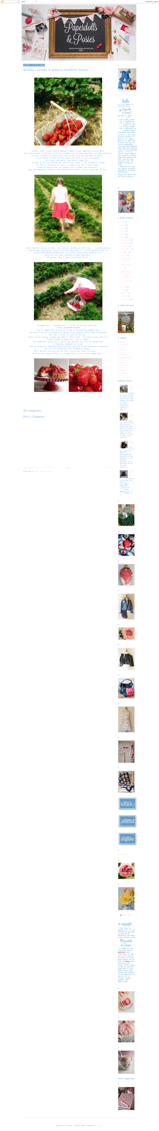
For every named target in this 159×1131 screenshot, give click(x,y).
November (126, 243)
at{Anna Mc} (122, 854)
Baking (122, 342)
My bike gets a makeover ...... (128, 259)
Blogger (99, 1125)
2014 (122, 234)
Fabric (122, 352)
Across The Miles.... (131, 473)
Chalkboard (124, 344)
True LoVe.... (125, 310)
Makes (122, 363)
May (124, 290)
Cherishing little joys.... (126, 266)
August (125, 252)
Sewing (122, 370)
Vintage (123, 373)
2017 (122, 225)
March (124, 296)
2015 (122, 231)
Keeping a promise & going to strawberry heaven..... (127, 274)
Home (68, 468)
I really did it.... (127, 282)
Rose (121, 368)
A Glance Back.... (131, 416)
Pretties (123, 365)
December (126, 240)
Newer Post (28, 468)
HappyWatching (125, 357)
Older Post (108, 468)
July (124, 255)
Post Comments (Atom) (44, 471)
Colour (122, 347)
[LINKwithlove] (126, 915)
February (126, 299)
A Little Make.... (131, 388)
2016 (122, 228)
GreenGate (124, 355)
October (125, 246)
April (124, 293)
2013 (122, 237)
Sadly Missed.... (131, 443)
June (124, 287)
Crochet (123, 350)
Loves (122, 360)
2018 (122, 222)
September (126, 249)
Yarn (121, 375)
